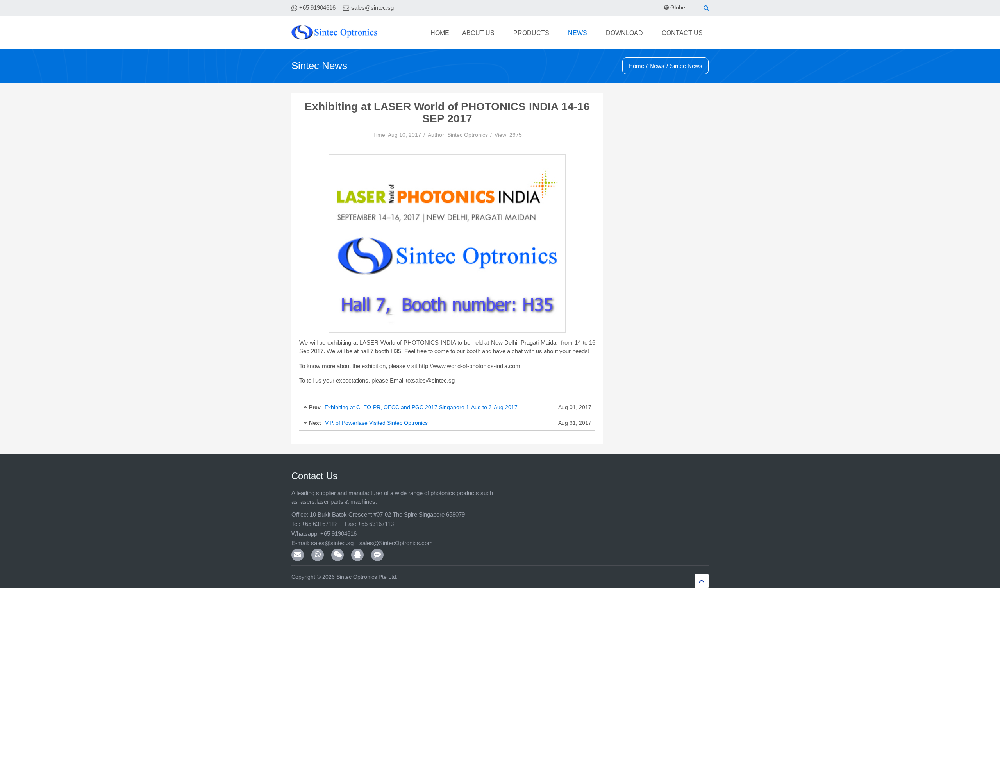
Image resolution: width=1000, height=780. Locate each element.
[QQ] (357, 555)
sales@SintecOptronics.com (400, 543)
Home (524, 33)
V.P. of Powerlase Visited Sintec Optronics (376, 423)
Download (650, 33)
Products (589, 33)
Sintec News (686, 66)
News (619, 33)
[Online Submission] (377, 555)
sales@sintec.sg (372, 7)
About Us (553, 33)
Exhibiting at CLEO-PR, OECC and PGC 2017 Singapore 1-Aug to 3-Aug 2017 (421, 407)
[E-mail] (297, 555)
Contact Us (691, 33)
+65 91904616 (317, 7)
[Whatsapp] (317, 555)
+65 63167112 (320, 524)
